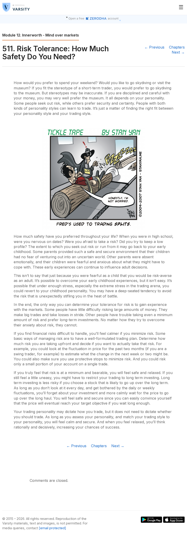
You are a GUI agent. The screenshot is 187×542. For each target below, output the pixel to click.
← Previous (154, 47)
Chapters (177, 47)
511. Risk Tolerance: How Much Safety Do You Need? (55, 52)
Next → (178, 52)
